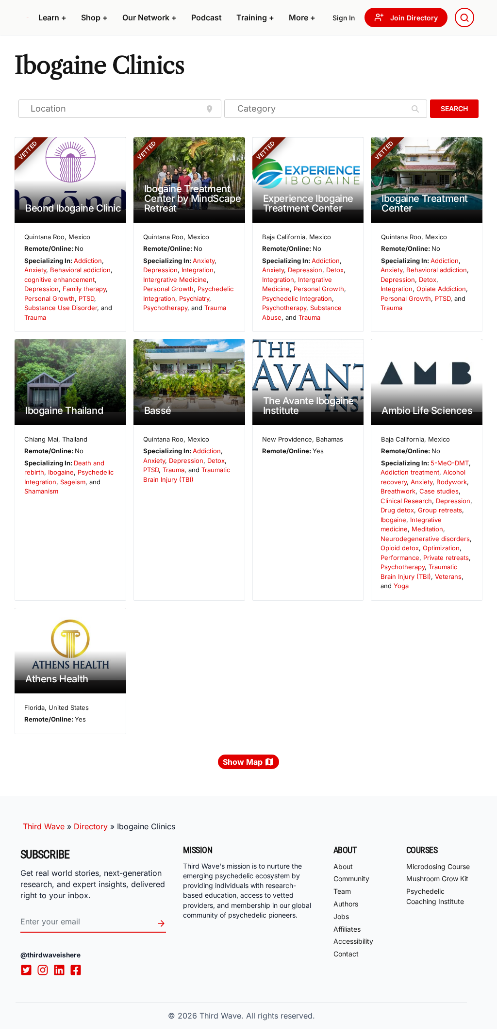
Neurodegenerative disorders (425, 539)
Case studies (439, 491)
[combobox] (464, 17)
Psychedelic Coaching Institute (435, 896)
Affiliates (347, 929)
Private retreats (446, 557)
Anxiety (35, 270)
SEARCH (454, 108)
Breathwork (398, 491)
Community (351, 878)
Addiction (88, 260)
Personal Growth (49, 298)
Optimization (441, 548)
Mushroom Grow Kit (437, 878)
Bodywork (451, 482)
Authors (345, 904)
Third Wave (44, 826)
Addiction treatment (410, 472)
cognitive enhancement (59, 279)
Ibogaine (61, 472)
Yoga (401, 586)
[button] (52, 17)
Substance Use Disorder (60, 308)
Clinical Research (406, 501)
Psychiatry (194, 298)
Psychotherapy (165, 308)
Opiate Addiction (441, 289)
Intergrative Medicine (175, 279)
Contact (346, 954)
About (343, 866)
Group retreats (440, 510)
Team (342, 891)
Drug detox (397, 510)
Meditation (427, 529)
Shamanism (41, 491)
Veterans (448, 576)
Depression (41, 289)
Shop (94, 17)
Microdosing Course (438, 866)
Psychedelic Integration (297, 298)
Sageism (72, 482)
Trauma (35, 317)
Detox (335, 270)
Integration (198, 270)
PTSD (86, 298)
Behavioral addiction (80, 270)
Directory (91, 826)
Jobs (341, 916)
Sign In (343, 18)
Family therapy (84, 289)
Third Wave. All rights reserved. (257, 1015)
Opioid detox (400, 548)
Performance (400, 557)
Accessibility (353, 941)
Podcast (206, 17)
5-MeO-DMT (450, 463)
